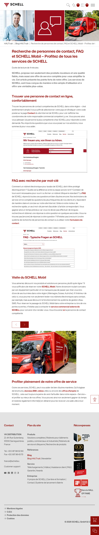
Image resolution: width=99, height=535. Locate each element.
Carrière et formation (56, 480)
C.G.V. (9, 512)
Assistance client (58, 467)
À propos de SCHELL (36, 480)
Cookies (10, 519)
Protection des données (17, 515)
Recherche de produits (56, 445)
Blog (29, 455)
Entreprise (32, 476)
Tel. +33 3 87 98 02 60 (13, 451)
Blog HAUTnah (21, 44)
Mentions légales (14, 509)
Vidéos (47, 467)
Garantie (31, 471)
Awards (39, 471)
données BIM (30, 391)
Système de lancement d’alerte (49, 483)
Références (32, 450)
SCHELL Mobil (48, 287)
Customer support (12, 467)
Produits (31, 435)
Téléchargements (35, 467)
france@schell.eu (11, 461)
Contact (31, 113)
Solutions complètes (36, 438)
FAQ (84, 193)
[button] (16, 324)
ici (64, 310)
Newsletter (46, 459)
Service (31, 464)
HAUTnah (8, 44)
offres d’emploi (69, 391)
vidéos (40, 391)
